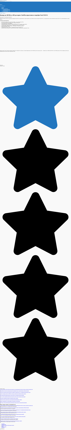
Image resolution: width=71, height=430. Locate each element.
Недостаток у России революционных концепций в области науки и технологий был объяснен (13, 402)
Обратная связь (4, 424)
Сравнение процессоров (6, 11)
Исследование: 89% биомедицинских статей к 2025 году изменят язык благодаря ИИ (12, 395)
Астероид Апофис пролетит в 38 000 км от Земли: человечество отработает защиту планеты (13, 393)
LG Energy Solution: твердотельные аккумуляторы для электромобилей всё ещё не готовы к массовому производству (16, 389)
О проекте (3, 423)
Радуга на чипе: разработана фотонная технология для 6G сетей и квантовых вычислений (12, 396)
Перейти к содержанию (3, 0)
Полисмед (3, 427)
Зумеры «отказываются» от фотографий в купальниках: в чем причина (10, 401)
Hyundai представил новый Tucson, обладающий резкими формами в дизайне (11, 399)
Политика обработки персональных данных (8, 425)
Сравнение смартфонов (6, 9)
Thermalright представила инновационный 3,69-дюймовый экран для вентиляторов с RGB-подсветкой (14, 407)
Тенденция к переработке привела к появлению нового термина (9, 398)
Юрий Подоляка (4, 426)
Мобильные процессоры (6, 10)
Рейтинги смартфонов (5, 8)
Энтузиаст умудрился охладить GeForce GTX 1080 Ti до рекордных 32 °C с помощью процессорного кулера (15, 392)
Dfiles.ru (1, 4)
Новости (3, 7)
